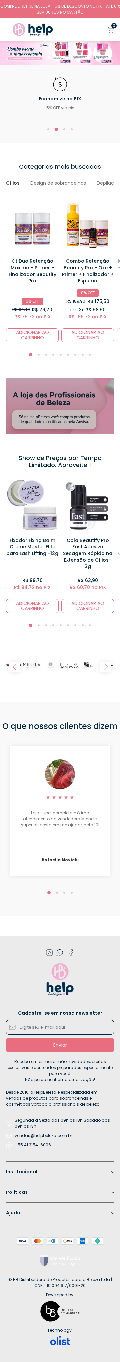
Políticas (17, 1192)
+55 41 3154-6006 (33, 1145)
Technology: (60, 1330)
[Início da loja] (33, 29)
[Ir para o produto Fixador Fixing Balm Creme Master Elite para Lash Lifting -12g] (32, 505)
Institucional (21, 1171)
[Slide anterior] (14, 667)
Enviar (60, 1045)
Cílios (13, 183)
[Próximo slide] (105, 667)
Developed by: (60, 1295)
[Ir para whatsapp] (60, 952)
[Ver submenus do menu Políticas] (112, 1192)
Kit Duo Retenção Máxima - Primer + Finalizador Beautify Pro (32, 271)
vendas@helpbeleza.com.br (43, 1135)
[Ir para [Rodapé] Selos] (60, 1261)
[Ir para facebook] (70, 952)
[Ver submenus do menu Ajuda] (112, 1213)
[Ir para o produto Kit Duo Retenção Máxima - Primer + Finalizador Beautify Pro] (32, 226)
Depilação (108, 183)
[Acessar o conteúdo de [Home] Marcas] (32, 665)
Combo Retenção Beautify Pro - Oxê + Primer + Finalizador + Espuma (88, 271)
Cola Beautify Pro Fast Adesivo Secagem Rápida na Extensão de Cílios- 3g (87, 553)
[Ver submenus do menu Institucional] (112, 1172)
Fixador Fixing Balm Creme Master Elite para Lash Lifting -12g (32, 547)
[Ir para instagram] (49, 952)
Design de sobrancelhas (58, 183)
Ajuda (13, 1212)
